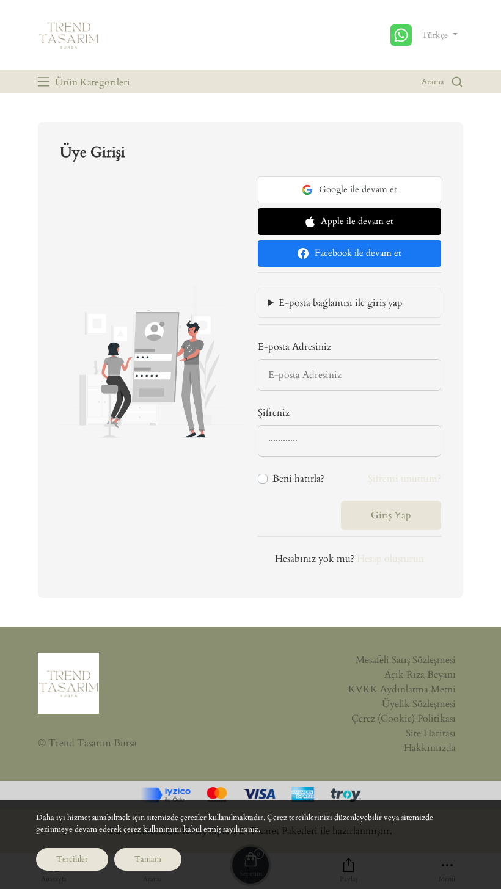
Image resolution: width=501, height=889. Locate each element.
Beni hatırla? (298, 478)
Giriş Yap (391, 515)
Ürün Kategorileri (91, 82)
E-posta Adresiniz (294, 347)
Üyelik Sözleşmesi (419, 704)
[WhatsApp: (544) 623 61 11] (403, 35)
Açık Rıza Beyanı (420, 674)
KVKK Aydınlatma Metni (402, 689)
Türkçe (436, 35)
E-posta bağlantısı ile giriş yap (341, 303)
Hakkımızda (430, 748)
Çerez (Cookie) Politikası (403, 718)
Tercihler (72, 859)
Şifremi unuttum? (404, 478)
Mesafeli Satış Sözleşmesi (406, 660)
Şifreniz (274, 412)
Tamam (147, 859)
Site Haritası (431, 733)
